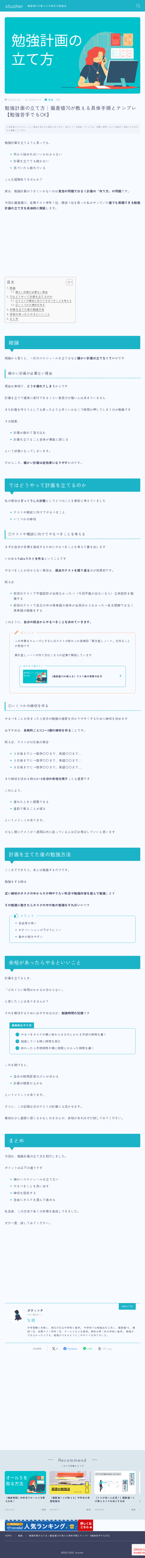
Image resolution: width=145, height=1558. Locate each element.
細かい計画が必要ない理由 (31, 292)
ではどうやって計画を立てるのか (30, 296)
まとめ (14, 319)
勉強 (50, 100)
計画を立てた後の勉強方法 (27, 309)
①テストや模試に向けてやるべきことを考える (43, 300)
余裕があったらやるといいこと (30, 314)
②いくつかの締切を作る (30, 305)
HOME (8, 1535)
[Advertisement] (72, 248)
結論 (12, 288)
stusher (14, 6)
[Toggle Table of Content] (67, 282)
